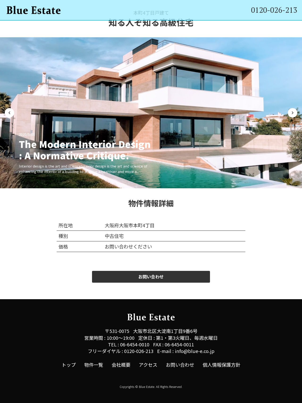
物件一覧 (93, 364)
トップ (69, 364)
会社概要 (121, 364)
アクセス (148, 364)
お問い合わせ (180, 364)
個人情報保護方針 (221, 364)
